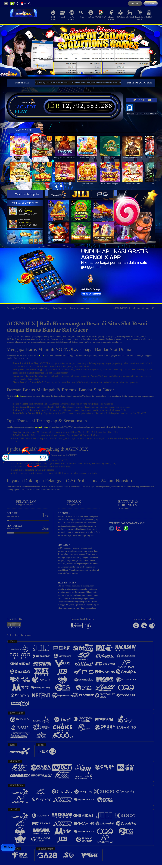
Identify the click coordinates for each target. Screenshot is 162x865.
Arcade (121, 17)
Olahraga (100, 17)
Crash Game (111, 18)
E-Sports (130, 17)
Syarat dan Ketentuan (79, 308)
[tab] (59, 194)
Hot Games (53, 18)
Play (21, 111)
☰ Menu (8, 847)
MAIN (22, 145)
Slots (62, 17)
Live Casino (71, 18)
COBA (61, 207)
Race (81, 17)
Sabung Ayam (139, 18)
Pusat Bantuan (59, 308)
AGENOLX (43, 355)
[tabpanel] (81, 51)
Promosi (148, 17)
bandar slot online (41, 427)
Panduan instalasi (91, 293)
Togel (91, 17)
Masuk (134, 3)
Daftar (150, 3)
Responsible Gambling (39, 308)
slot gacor (20, 396)
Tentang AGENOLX (16, 308)
